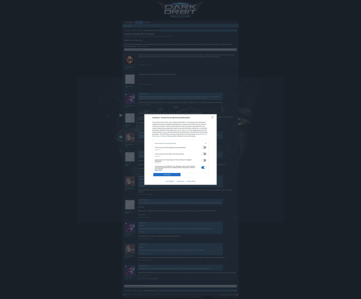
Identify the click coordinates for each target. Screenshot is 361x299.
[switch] (203, 147)
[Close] (213, 118)
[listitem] (180, 143)
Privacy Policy (191, 181)
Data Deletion (170, 181)
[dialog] (180, 149)
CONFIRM (166, 174)
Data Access (180, 181)
